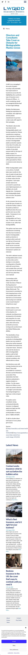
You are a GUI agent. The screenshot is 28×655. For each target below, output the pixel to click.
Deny (14, 645)
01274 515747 (14, 20)
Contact (19, 618)
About (8, 618)
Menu (8, 28)
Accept (14, 641)
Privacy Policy (16, 652)
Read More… (15, 499)
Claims (8, 620)
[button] (26, 627)
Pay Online (19, 620)
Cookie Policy (10, 652)
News (8, 622)
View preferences (14, 649)
